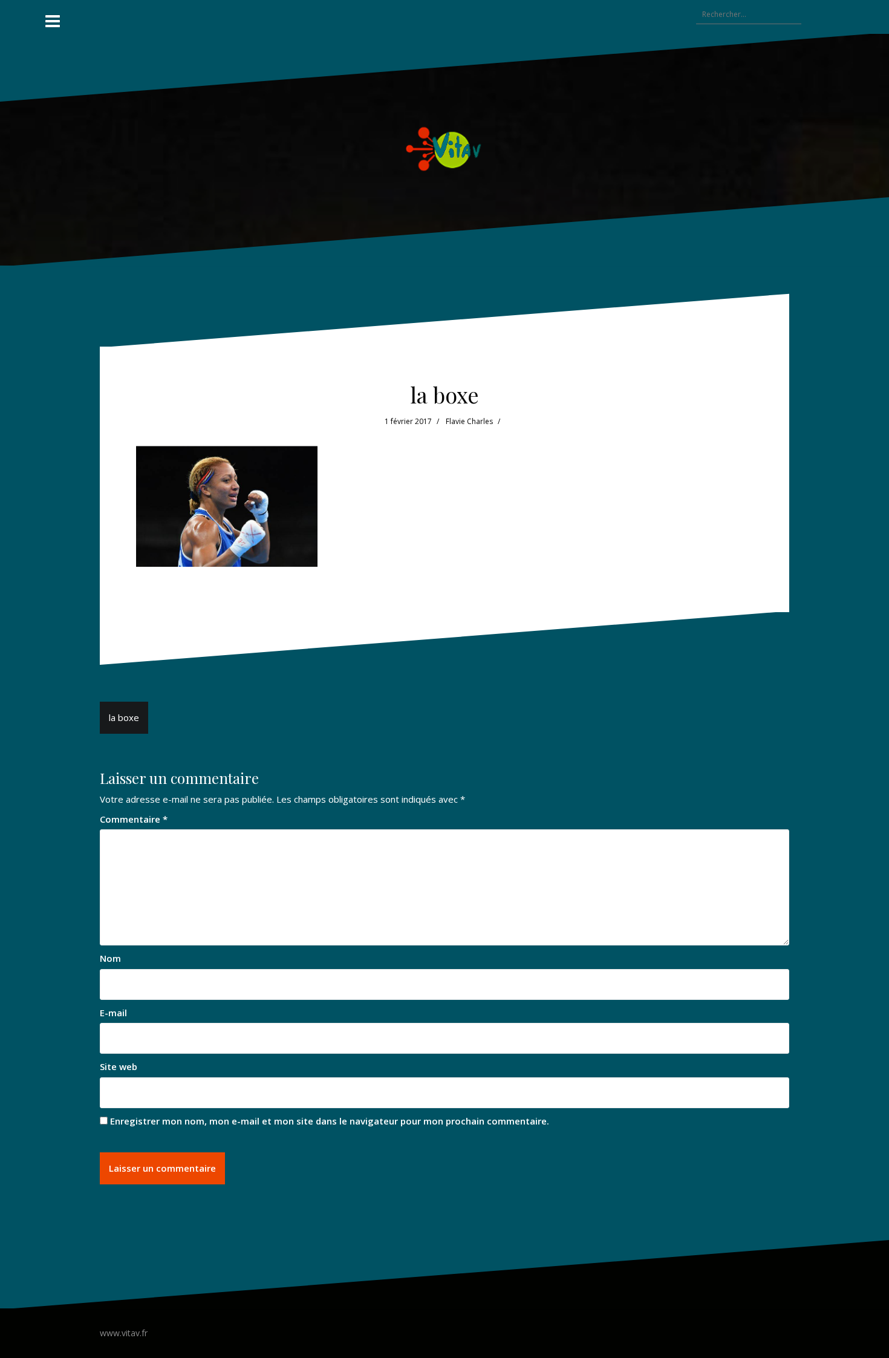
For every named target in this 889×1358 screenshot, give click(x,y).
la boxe (124, 717)
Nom (110, 958)
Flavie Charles (469, 421)
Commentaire (134, 819)
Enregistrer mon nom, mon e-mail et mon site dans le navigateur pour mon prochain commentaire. (329, 1121)
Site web (118, 1066)
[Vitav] (445, 149)
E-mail (113, 1013)
